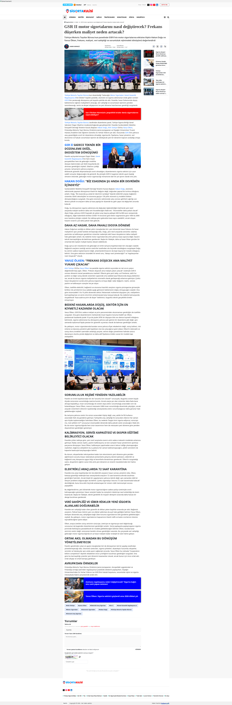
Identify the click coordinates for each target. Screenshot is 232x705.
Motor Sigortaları (117, 95)
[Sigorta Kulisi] (73, 682)
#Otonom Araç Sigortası (73, 614)
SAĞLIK (99, 17)
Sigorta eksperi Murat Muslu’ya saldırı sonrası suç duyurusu (161, 91)
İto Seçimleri (168, 696)
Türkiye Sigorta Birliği (69, 696)
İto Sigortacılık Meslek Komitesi (117, 696)
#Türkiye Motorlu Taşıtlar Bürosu (121, 609)
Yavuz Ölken (127, 127)
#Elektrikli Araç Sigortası (98, 605)
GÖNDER (138, 649)
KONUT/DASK (122, 17)
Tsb (83, 696)
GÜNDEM (72, 17)
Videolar (89, 5)
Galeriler (94, 5)
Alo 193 (78, 696)
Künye (139, 5)
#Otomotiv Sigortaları (88, 609)
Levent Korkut (147, 696)
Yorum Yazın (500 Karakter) (73, 633)
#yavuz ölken (82, 605)
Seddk (104, 696)
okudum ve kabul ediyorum (83, 649)
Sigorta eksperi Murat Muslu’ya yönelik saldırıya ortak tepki (161, 54)
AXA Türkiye (112, 127)
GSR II (67, 100)
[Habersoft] (165, 703)
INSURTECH (140, 17)
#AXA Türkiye (70, 605)
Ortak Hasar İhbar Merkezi (94, 696)
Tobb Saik (138, 696)
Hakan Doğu (102, 127)
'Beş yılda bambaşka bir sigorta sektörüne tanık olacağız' (161, 82)
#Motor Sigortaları (72, 609)
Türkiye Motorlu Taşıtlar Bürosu (77, 95)
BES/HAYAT (90, 17)
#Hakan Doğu (103, 609)
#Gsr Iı (111, 605)
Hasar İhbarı (131, 696)
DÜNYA (131, 17)
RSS (66, 703)
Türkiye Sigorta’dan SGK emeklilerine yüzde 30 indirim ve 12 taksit (161, 73)
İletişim (144, 5)
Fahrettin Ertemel (157, 696)
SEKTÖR (81, 17)
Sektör (76, 22)
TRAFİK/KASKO (109, 17)
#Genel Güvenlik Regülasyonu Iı (127, 605)
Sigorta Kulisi (69, 22)
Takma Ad (68, 624)
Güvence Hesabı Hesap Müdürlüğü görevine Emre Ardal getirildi (161, 63)
